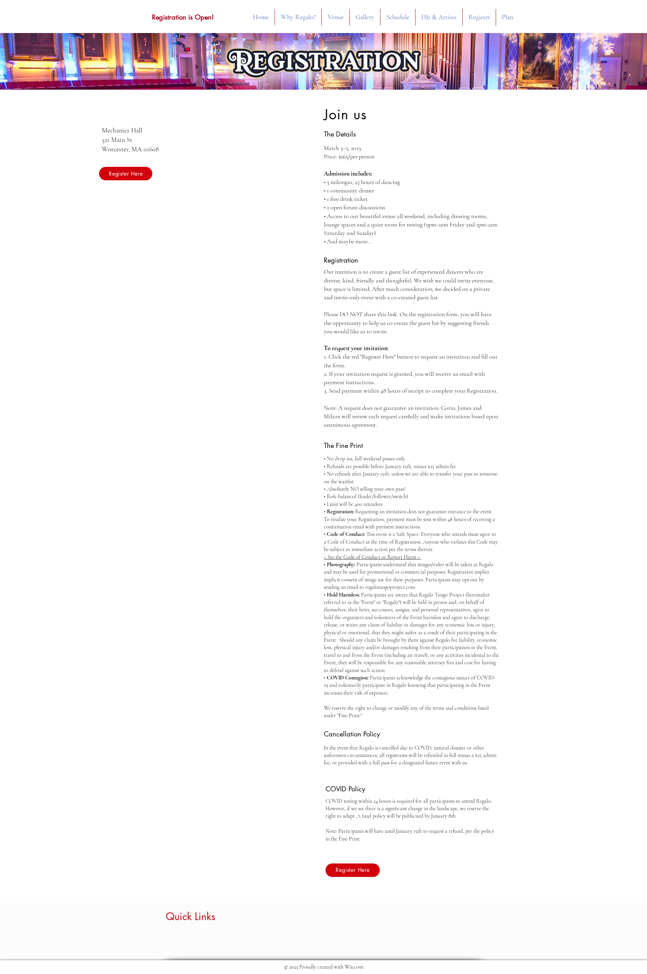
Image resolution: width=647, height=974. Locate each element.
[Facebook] (479, 919)
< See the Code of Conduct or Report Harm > (372, 557)
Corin (442, 938)
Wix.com (354, 967)
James (459, 938)
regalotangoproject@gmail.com (451, 946)
